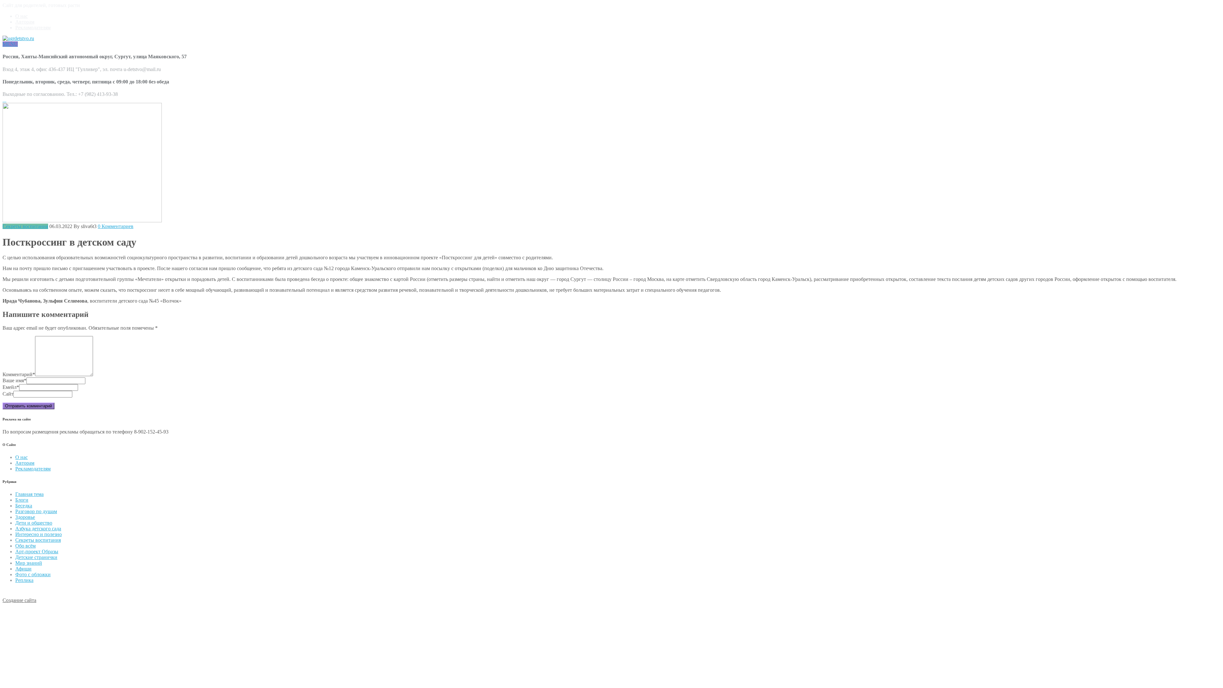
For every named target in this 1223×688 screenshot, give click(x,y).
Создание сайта (19, 600)
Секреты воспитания (25, 226)
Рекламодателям (33, 27)
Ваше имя (14, 380)
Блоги (21, 500)
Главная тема (29, 494)
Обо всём (25, 545)
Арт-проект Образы (36, 551)
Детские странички (36, 557)
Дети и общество (33, 523)
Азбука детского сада (38, 528)
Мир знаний (28, 563)
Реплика (24, 580)
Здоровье (25, 517)
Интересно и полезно (38, 534)
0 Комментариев (115, 226)
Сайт (8, 394)
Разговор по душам (36, 511)
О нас (21, 16)
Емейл (11, 387)
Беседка (23, 505)
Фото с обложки (33, 574)
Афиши (23, 568)
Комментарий (19, 374)
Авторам (24, 22)
